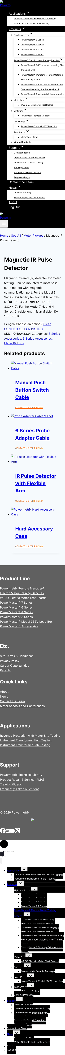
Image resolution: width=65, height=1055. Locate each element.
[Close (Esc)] (12, 851)
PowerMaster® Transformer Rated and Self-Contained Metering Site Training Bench (42, 87)
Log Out (14, 207)
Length (9, 324)
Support (11, 1000)
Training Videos (21, 167)
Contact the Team (21, 182)
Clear (47, 324)
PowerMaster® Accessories (19, 626)
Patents (5, 670)
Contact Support (22, 152)
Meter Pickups (14, 343)
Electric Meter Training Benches (22, 593)
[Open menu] (4, 224)
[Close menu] (1, 861)
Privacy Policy (9, 661)
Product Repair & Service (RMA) (29, 157)
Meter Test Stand (29, 137)
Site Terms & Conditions (16, 656)
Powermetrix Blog (22, 192)
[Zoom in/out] (1, 851)
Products (12, 884)
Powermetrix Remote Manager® (22, 588)
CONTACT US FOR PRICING (23, 329)
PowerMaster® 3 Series (32, 39)
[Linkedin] (8, 832)
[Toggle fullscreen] (5, 851)
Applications (14, 870)
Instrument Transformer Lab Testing (25, 745)
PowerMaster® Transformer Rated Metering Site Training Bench (42, 77)
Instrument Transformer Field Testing (31, 23)
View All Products (22, 142)
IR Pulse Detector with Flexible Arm (35, 483)
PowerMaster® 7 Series (32, 54)
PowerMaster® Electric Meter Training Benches (35, 913)
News (4, 696)
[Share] (8, 851)
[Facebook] (3, 832)
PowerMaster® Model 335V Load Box (39, 126)
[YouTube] (12, 832)
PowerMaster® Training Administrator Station (42, 94)
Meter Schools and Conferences (29, 197)
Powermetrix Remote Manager (35, 115)
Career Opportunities (14, 665)
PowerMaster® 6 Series (32, 49)
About (13, 202)
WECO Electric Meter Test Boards (37, 105)
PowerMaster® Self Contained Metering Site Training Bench (42, 67)
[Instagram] (17, 832)
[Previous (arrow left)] (1, 856)
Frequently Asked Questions (27, 172)
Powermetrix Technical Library (28, 162)
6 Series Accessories (37, 338)
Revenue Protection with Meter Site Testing (35, 18)
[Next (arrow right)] (5, 856)
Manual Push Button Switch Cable (32, 390)
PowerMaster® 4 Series (32, 44)
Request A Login (22, 177)
